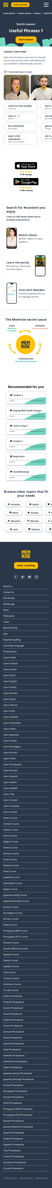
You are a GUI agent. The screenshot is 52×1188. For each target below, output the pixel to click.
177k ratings (26, 174)
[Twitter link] (22, 577)
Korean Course (10, 907)
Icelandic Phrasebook (14, 1055)
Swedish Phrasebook (13, 1144)
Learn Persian (10, 752)
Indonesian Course (12, 883)
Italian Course (10, 889)
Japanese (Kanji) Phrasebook (17, 1073)
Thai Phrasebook (12, 1150)
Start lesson (26, 39)
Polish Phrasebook (12, 1103)
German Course (11, 853)
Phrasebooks (10, 651)
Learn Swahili (10, 782)
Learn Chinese (10, 663)
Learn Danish (10, 669)
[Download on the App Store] (26, 165)
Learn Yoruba (10, 811)
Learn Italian (9, 728)
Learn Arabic (9, 657)
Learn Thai (8, 794)
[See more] (46, 5)
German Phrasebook (13, 1031)
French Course (10, 847)
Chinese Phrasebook (13, 1002)
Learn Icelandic (10, 716)
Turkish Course (11, 978)
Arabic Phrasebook (12, 996)
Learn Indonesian (12, 722)
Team (6, 621)
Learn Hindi (9, 711)
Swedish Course (11, 966)
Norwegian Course (12, 912)
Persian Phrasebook (13, 1097)
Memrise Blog (10, 627)
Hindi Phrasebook (12, 1049)
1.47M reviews (26, 190)
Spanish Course (11, 954)
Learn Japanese (11, 734)
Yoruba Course (10, 990)
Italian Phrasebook (12, 1067)
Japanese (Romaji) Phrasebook (18, 1079)
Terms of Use (10, 1178)
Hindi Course (9, 871)
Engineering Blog (12, 639)
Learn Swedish (10, 788)
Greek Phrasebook (12, 1037)
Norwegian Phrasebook (15, 1091)
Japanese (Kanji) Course (15, 895)
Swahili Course (10, 960)
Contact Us (8, 592)
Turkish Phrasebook (13, 1156)
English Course (10, 841)
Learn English (10, 681)
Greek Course (10, 859)
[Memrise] (6, 5)
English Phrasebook (13, 1019)
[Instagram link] (36, 577)
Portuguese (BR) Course (15, 930)
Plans (6, 610)
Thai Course (9, 972)
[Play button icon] (17, 87)
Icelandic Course (11, 877)
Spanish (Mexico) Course (15, 948)
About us (7, 586)
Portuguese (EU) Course (15, 936)
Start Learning (20, 4)
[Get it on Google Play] (26, 181)
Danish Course (10, 829)
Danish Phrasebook (13, 1007)
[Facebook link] (15, 577)
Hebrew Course (11, 865)
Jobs (5, 633)
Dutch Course (24, 13)
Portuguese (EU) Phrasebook (18, 1114)
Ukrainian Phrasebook (14, 1162)
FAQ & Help (8, 598)
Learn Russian (10, 770)
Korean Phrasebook (13, 1085)
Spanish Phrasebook (13, 1132)
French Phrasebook (13, 1025)
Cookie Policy (41, 1178)
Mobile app (9, 604)
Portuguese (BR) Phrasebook (18, 1108)
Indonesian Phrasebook (15, 1061)
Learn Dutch (9, 13)
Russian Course (11, 942)
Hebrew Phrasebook (13, 1043)
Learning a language (13, 645)
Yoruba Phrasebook (13, 1168)
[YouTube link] (29, 577)
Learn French (9, 687)
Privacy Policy (26, 1178)
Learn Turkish (10, 800)
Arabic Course (10, 817)
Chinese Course (11, 823)
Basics (38, 13)
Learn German (10, 693)
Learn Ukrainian (11, 806)
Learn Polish (9, 758)
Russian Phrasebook (13, 1120)
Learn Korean (10, 740)
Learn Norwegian (12, 746)
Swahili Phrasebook (13, 1138)
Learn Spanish (10, 776)
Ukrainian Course (12, 984)
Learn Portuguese (12, 764)
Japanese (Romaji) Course (16, 901)
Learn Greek (9, 699)
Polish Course (10, 924)
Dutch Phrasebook (12, 1013)
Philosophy (8, 615)
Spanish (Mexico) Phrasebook (18, 1126)
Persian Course (11, 918)
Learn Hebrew (10, 705)
